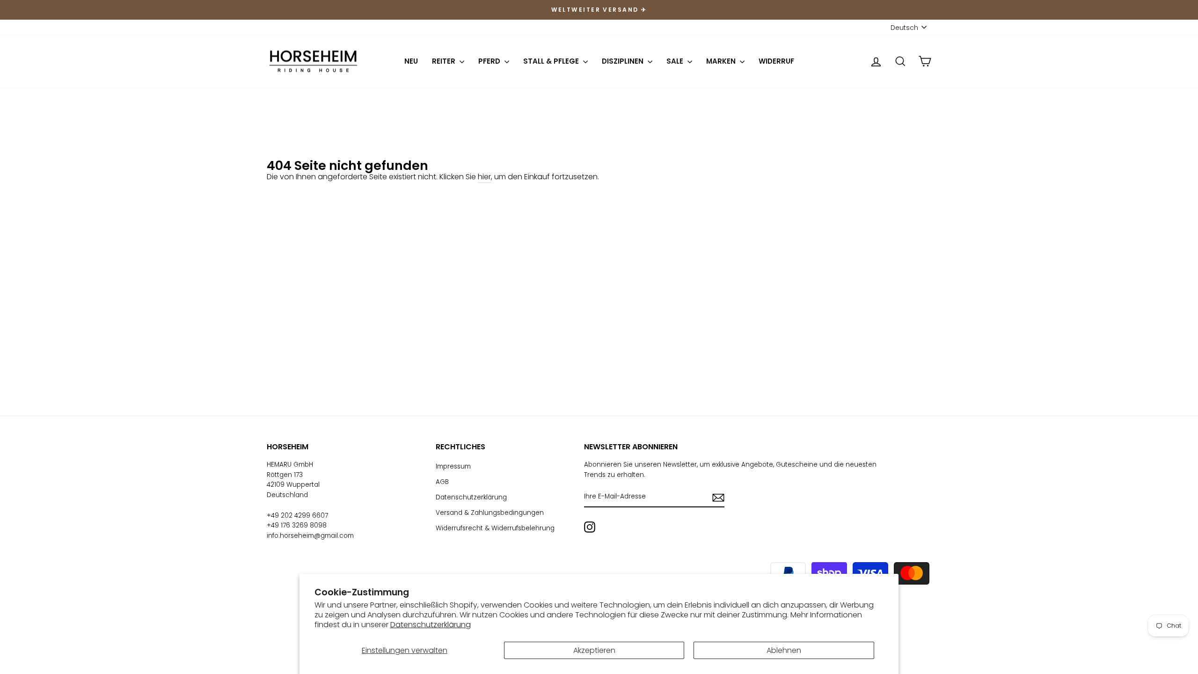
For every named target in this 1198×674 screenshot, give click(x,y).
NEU (411, 61)
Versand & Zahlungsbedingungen (490, 512)
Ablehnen (784, 650)
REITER (444, 61)
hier (484, 176)
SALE (675, 61)
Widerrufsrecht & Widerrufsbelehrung (495, 528)
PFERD (490, 61)
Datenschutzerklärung (430, 624)
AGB (442, 481)
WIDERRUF (776, 61)
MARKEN (722, 61)
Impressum (453, 466)
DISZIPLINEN (623, 61)
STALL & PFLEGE (552, 61)
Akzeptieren (594, 650)
